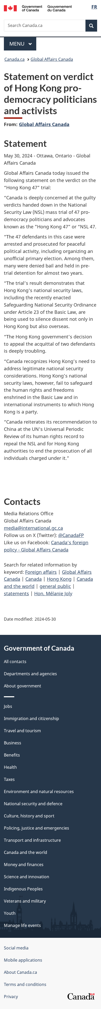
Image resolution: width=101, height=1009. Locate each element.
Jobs (8, 706)
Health (10, 767)
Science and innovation (26, 877)
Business (12, 743)
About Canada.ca (20, 972)
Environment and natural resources (39, 791)
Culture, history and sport (29, 816)
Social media (16, 948)
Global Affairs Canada (52, 59)
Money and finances (24, 864)
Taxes (9, 779)
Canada (33, 579)
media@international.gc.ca (33, 528)
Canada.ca (14, 59)
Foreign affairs (41, 572)
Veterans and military (25, 901)
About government (22, 686)
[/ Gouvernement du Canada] (38, 8)
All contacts (15, 661)
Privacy (11, 996)
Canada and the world (25, 852)
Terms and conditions (25, 984)
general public (55, 586)
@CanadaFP (71, 535)
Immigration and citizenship (31, 718)
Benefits (12, 755)
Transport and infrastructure (32, 840)
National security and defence (33, 804)
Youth (10, 913)
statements (16, 593)
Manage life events (22, 925)
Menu (17, 43)
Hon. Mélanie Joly (53, 593)
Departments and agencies (30, 674)
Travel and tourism (22, 731)
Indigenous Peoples (23, 889)
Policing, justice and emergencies (36, 828)
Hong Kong (59, 579)
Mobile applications (23, 960)
